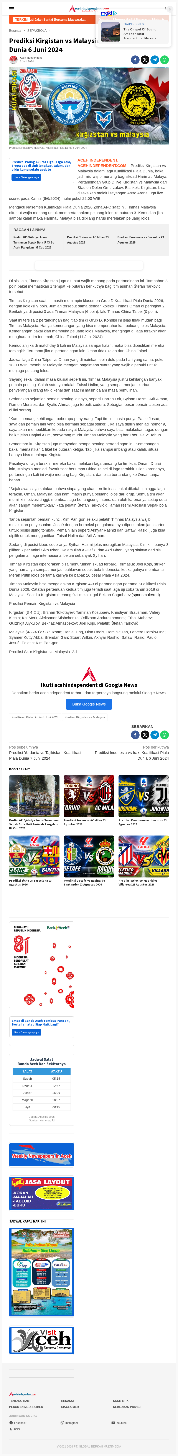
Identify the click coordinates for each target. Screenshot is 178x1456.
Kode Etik (121, 1395)
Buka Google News (89, 704)
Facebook (20, 1417)
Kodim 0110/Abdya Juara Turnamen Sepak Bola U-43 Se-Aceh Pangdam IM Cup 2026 (34, 242)
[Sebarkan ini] (135, 59)
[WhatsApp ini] (164, 59)
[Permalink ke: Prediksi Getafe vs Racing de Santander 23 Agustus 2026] (89, 856)
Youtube (121, 1417)
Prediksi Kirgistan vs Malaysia (84, 717)
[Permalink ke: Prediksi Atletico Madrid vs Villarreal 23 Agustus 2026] (144, 856)
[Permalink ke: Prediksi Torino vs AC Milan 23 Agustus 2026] (89, 796)
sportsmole (142, 595)
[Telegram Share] (154, 59)
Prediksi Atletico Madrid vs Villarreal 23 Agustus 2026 (138, 882)
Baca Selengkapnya (26, 177)
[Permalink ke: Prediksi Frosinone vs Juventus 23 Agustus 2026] (144, 796)
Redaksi (67, 1395)
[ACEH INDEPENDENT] (89, 8)
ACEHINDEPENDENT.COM (101, 165)
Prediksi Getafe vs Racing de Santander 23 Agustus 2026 (84, 882)
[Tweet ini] (145, 59)
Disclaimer (70, 1401)
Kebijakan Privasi (127, 1401)
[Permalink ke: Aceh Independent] (13, 59)
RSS (17, 1424)
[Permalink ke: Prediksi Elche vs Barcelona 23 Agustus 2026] (34, 856)
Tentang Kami (19, 1395)
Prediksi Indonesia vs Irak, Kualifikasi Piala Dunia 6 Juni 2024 (132, 752)
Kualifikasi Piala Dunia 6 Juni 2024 (35, 717)
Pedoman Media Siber (26, 1401)
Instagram (71, 1417)
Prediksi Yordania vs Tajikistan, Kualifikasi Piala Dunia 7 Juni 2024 (45, 752)
